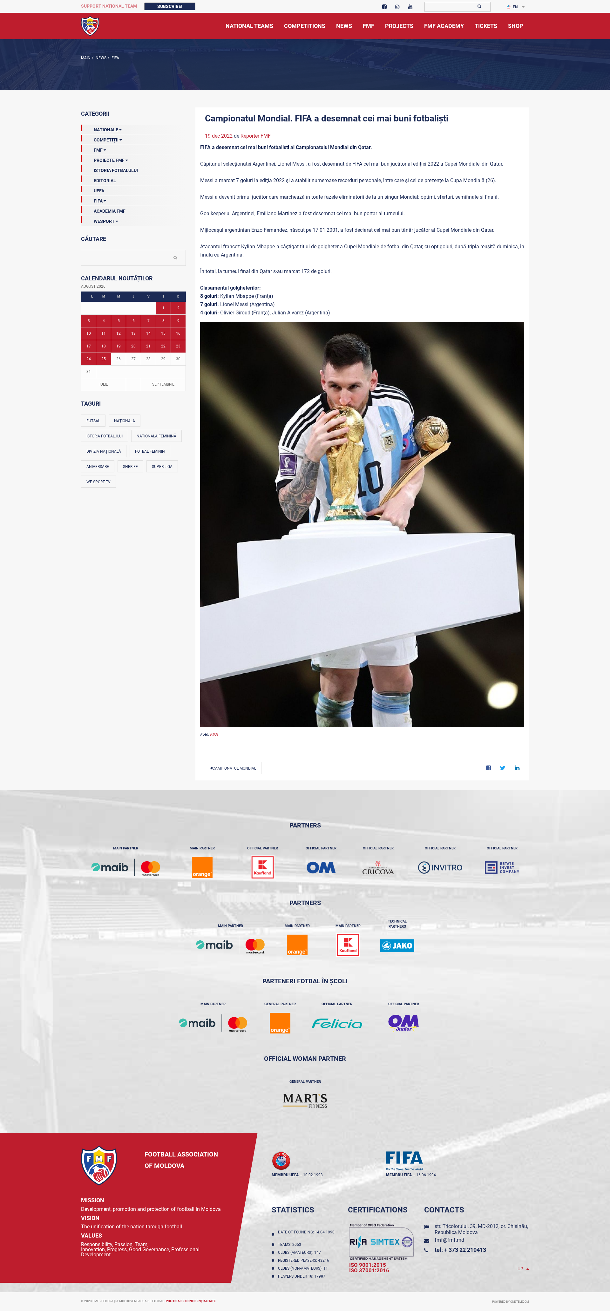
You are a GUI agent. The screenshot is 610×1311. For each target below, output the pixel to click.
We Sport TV (98, 482)
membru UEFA (285, 1175)
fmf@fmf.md (449, 1240)
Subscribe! (169, 6)
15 (163, 333)
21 (148, 346)
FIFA (115, 58)
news (100, 58)
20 (133, 346)
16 (178, 333)
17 (88, 346)
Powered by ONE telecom (510, 1301)
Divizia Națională (103, 451)
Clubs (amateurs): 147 (300, 1252)
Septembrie (163, 384)
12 (118, 333)
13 (133, 333)
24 (88, 359)
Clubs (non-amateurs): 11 (304, 1268)
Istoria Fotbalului (116, 170)
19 (118, 346)
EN (515, 7)
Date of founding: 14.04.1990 (306, 1234)
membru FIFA (399, 1175)
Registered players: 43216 (304, 1260)
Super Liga (162, 466)
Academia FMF (109, 211)
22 (163, 346)
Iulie (103, 384)
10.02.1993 (313, 1175)
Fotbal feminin (150, 451)
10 (88, 333)
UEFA (99, 190)
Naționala (124, 421)
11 (103, 333)
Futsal (93, 421)
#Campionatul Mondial (233, 768)
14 (148, 333)
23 (178, 346)
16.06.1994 (426, 1175)
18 (103, 346)
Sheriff (130, 466)
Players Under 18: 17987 (302, 1276)
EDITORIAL (105, 180)
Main (86, 58)
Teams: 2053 (290, 1244)
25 (103, 359)
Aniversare (97, 466)
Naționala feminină (156, 436)
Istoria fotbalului (104, 436)
